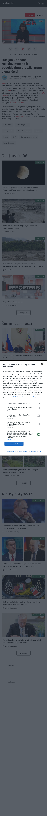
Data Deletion (11, 451)
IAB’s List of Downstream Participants (26, 397)
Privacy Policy (36, 451)
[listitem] (23, 403)
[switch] (38, 408)
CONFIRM (14, 444)
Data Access (23, 451)
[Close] (43, 365)
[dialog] (23, 408)
